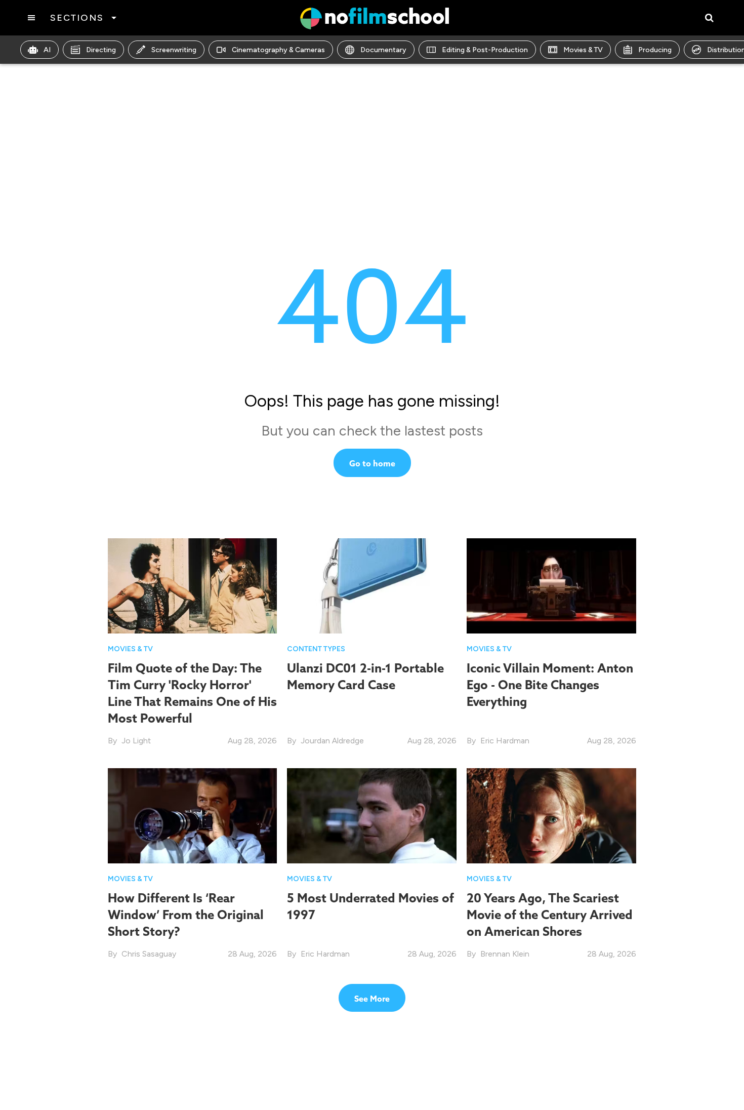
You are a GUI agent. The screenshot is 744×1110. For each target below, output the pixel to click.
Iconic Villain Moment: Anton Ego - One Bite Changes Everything (550, 684)
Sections (76, 17)
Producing (655, 50)
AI (47, 50)
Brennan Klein (504, 954)
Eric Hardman (504, 740)
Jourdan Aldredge (332, 740)
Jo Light (136, 740)
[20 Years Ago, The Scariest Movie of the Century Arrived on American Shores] (551, 815)
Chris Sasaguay (148, 954)
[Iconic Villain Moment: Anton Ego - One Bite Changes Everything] (551, 585)
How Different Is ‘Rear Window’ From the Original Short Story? (186, 914)
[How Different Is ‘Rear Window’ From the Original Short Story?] (192, 815)
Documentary (383, 50)
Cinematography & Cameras (278, 50)
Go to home (372, 463)
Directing (101, 50)
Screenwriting (173, 50)
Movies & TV (583, 50)
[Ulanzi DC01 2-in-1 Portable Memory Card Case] (372, 585)
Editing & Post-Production (485, 50)
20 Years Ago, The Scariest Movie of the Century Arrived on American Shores (550, 914)
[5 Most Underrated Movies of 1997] (372, 815)
